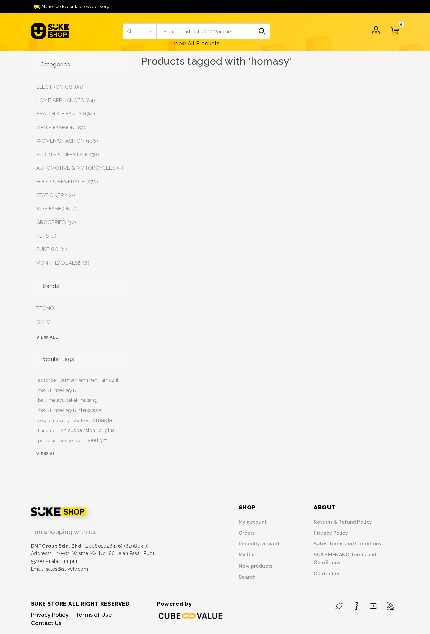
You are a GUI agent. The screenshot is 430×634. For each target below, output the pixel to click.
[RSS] (390, 604)
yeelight (97, 440)
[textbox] (206, 31)
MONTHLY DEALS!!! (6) (63, 263)
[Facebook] (356, 604)
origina (107, 430)
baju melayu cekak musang (68, 400)
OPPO (43, 322)
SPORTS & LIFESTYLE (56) (67, 155)
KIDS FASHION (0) (57, 209)
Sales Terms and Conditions (347, 543)
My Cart (248, 554)
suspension (72, 440)
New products (256, 566)
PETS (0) (46, 236)
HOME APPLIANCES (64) (65, 100)
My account (253, 522)
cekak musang (54, 420)
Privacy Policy (331, 533)
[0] (394, 34)
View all (47, 337)
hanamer (47, 430)
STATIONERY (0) (55, 195)
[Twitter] (339, 604)
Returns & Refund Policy (343, 522)
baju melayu (57, 390)
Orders (247, 533)
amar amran (79, 380)
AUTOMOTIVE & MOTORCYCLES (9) (80, 168)
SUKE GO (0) (51, 249)
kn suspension (77, 430)
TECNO (45, 308)
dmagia (102, 420)
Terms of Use (93, 614)
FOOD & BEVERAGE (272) (67, 182)
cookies (81, 420)
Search (262, 31)
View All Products (197, 43)
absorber (48, 380)
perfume (47, 440)
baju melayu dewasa (70, 410)
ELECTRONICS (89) (59, 87)
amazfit (110, 380)
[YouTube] (373, 604)
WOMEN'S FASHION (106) (67, 141)
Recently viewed (259, 543)
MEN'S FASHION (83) (61, 128)
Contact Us (46, 623)
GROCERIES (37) (56, 222)
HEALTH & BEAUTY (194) (65, 114)
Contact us (327, 573)
